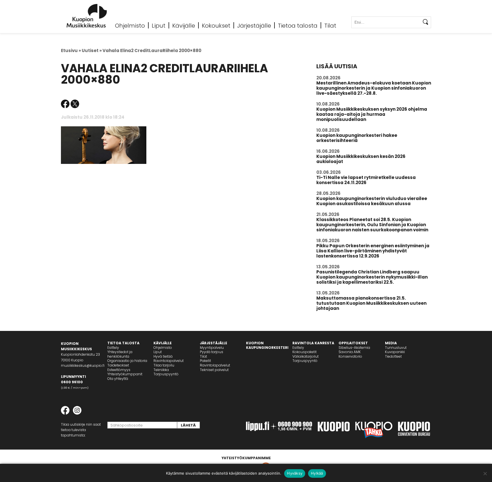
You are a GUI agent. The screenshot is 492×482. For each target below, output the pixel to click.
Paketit (205, 360)
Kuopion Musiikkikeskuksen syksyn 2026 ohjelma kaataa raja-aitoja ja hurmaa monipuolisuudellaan (371, 114)
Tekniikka (161, 369)
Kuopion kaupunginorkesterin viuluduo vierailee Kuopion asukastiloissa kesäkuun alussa (371, 201)
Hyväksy (294, 473)
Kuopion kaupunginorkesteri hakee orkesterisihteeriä (356, 137)
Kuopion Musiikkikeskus (87, 16)
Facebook (65, 104)
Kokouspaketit (304, 351)
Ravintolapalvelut (168, 360)
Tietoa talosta (297, 25)
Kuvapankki (395, 351)
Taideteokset (118, 365)
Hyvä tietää (163, 356)
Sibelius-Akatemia (354, 347)
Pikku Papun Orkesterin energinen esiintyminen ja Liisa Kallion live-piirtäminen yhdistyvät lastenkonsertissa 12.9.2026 (372, 251)
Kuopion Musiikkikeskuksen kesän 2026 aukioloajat (360, 158)
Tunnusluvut (396, 347)
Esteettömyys (118, 369)
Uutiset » (92, 50)
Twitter (75, 104)
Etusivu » (71, 50)
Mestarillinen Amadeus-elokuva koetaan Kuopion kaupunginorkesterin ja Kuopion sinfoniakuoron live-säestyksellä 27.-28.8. (373, 88)
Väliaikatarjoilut (305, 356)
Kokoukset (216, 25)
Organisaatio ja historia (127, 360)
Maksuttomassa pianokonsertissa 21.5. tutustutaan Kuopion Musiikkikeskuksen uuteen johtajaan (371, 303)
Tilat (330, 25)
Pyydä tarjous (211, 351)
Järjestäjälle (254, 25)
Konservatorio (350, 356)
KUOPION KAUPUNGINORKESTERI (267, 345)
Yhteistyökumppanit (124, 374)
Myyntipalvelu (212, 347)
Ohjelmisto (130, 25)
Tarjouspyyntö (166, 374)
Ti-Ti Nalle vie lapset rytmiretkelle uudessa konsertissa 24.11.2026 (366, 180)
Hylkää (317, 473)
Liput (158, 25)
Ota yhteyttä (117, 378)
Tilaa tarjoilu (163, 365)
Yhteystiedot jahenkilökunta (119, 354)
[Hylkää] (485, 473)
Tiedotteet (393, 356)
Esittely (113, 347)
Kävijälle (183, 25)
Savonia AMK (350, 351)
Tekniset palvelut (214, 369)
